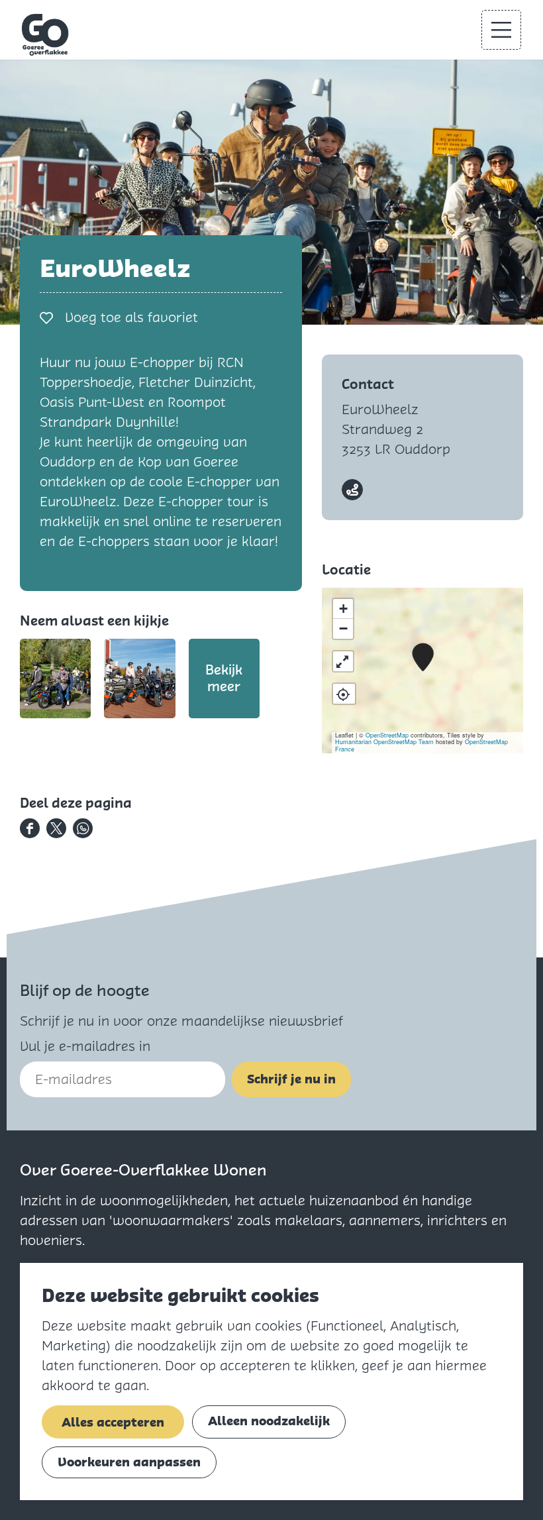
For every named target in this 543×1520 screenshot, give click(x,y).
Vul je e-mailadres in (85, 1046)
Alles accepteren (113, 1422)
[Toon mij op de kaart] (344, 694)
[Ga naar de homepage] (46, 35)
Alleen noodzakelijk (269, 1421)
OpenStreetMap (387, 735)
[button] (422, 658)
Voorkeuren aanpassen (129, 1462)
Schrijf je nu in (291, 1079)
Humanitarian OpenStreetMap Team (384, 741)
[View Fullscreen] (343, 661)
